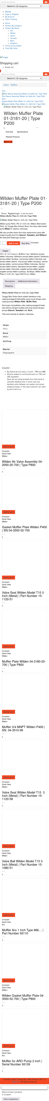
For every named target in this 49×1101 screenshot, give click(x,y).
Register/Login (13, 213)
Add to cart (8, 142)
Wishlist (8, 11)
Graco (12, 35)
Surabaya (30, 271)
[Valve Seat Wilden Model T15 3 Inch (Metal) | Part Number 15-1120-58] (19, 757)
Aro (11, 30)
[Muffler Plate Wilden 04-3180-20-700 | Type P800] (19, 626)
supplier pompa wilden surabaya (13, 271)
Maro (12, 40)
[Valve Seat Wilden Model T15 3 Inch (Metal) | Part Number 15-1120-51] (19, 557)
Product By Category (13, 25)
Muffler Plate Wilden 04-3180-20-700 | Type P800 (24, 663)
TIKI (36, 371)
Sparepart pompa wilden (27, 266)
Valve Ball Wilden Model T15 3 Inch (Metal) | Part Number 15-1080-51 (22, 864)
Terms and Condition (13, 45)
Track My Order (11, 48)
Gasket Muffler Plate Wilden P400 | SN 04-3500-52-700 (24, 528)
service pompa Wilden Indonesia (25, 264)
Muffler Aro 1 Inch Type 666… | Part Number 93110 (22, 931)
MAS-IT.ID (16, 1081)
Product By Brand (12, 28)
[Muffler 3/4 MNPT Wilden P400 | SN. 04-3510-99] (19, 692)
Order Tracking (11, 19)
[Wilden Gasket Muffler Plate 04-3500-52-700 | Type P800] (19, 960)
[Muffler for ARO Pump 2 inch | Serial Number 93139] (19, 1026)
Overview (9, 131)
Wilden (13, 33)
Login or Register (12, 14)
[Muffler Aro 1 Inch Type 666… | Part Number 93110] (19, 895)
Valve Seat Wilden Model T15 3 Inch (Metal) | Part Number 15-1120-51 (23, 595)
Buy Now (25, 243)
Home (7, 23)
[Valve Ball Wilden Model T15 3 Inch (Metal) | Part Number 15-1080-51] (19, 826)
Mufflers (14, 85)
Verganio (13, 43)
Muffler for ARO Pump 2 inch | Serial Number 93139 (22, 1062)
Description (10, 281)
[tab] (10, 281)
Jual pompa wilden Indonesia (30, 259)
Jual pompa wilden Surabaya (29, 261)
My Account (9, 16)
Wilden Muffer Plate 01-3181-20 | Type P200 (23, 272)
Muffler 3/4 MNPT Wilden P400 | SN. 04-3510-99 (23, 728)
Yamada (13, 38)
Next (4, 98)
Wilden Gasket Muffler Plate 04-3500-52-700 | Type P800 (23, 997)
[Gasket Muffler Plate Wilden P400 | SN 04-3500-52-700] (19, 492)
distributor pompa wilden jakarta (27, 256)
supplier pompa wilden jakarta (32, 269)
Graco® (22, 235)
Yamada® (19, 310)
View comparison (11, 1099)
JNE (43, 371)
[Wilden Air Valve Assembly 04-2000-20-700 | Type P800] (19, 426)
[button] (0, 71)
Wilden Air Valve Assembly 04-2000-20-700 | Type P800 (22, 463)
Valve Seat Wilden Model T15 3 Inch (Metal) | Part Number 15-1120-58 (23, 795)
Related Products (13, 136)
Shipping (9, 286)
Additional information (27, 281)
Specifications (22, 131)
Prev (4, 91)
